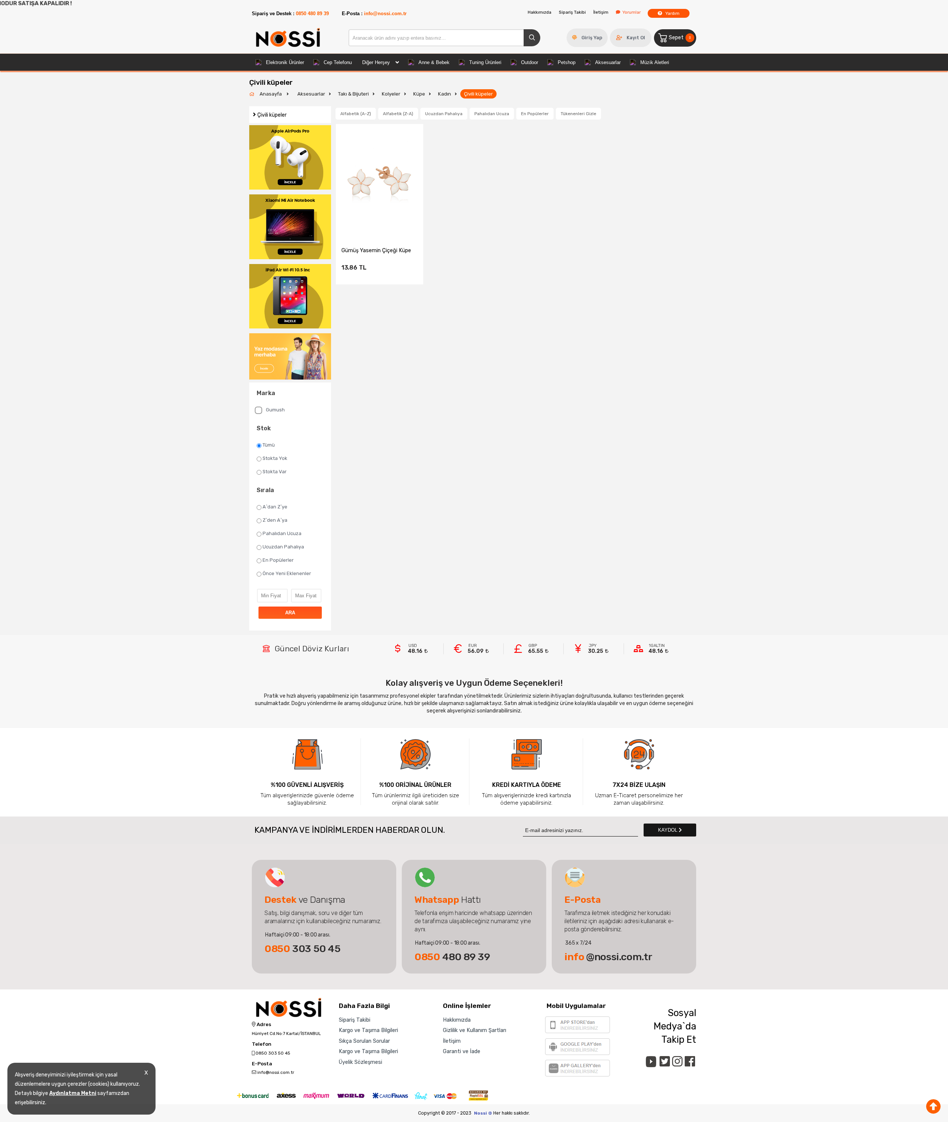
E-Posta (262, 1063)
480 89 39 (452, 957)
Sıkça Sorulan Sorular (364, 1041)
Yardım (672, 13)
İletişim (600, 12)
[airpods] (290, 158)
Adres (263, 1024)
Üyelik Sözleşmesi (360, 1062)
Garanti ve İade (461, 1051)
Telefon (261, 1044)
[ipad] (290, 297)
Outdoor (529, 62)
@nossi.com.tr (608, 957)
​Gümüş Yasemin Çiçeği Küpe (376, 250)
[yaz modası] (290, 356)
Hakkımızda (539, 12)
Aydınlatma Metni (72, 1093)
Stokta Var (275, 471)
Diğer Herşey (376, 62)
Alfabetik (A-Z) (355, 113)
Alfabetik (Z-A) (398, 113)
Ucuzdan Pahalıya (283, 547)
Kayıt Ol (636, 37)
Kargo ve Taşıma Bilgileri (368, 1030)
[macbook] (290, 227)
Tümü (269, 445)
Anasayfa (271, 94)
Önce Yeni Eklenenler (287, 573)
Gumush (275, 410)
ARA (290, 612)
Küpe (419, 94)
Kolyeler (391, 94)
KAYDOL (668, 830)
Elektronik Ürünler (285, 62)
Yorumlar (631, 12)
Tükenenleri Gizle (578, 113)
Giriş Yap (591, 37)
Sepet (680, 37)
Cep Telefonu (338, 62)
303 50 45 (302, 949)
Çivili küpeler (478, 94)
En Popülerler (278, 560)
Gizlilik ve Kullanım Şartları (474, 1030)
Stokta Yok (275, 458)
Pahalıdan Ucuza (282, 533)
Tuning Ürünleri (485, 62)
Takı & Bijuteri (353, 94)
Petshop (566, 62)
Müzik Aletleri (654, 62)
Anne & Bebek (434, 62)
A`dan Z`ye (275, 507)
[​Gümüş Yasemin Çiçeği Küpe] (379, 179)
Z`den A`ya (275, 520)
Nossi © (483, 1113)
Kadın (444, 94)
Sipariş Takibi (572, 12)
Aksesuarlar (608, 62)
